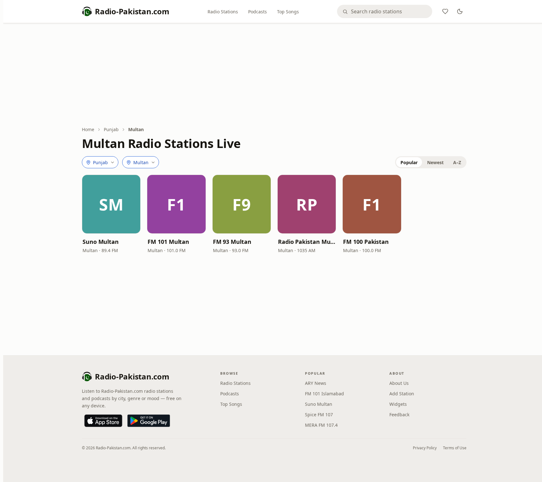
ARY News (315, 383)
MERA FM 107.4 (321, 425)
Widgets (398, 404)
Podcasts (257, 12)
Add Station (401, 394)
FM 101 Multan (168, 241)
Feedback (399, 415)
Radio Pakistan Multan (306, 241)
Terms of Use (454, 448)
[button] (111, 204)
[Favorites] (445, 11)
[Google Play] (148, 420)
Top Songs (288, 12)
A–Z (457, 162)
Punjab (111, 129)
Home (88, 129)
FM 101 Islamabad (324, 394)
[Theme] (459, 11)
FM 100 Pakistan (366, 241)
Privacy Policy (425, 448)
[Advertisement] (274, 75)
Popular (409, 162)
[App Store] (103, 420)
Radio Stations (223, 12)
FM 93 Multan (232, 241)
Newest (435, 162)
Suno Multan (101, 241)
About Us (399, 383)
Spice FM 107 (319, 415)
